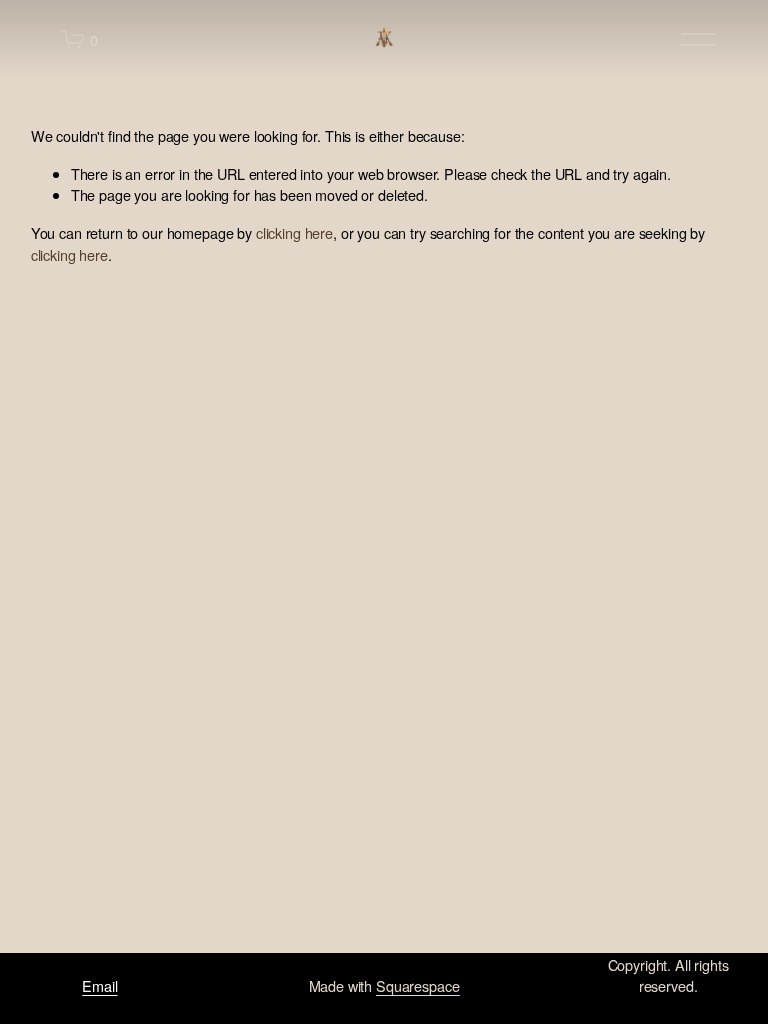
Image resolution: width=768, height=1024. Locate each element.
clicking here (294, 232)
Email (99, 985)
